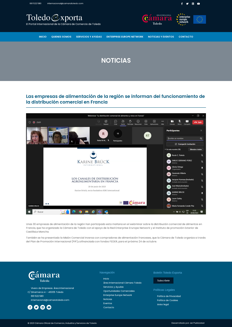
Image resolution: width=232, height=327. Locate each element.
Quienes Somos (61, 36)
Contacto (186, 36)
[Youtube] (198, 3)
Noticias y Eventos (161, 36)
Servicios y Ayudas (89, 36)
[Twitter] (187, 3)
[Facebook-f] (181, 3)
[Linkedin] (192, 3)
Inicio (43, 36)
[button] (203, 3)
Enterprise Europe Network (125, 36)
